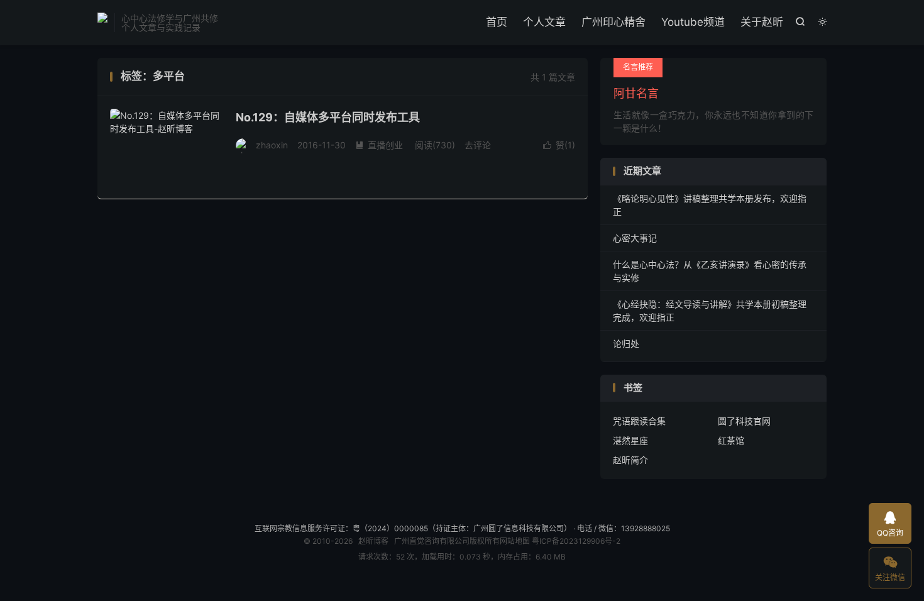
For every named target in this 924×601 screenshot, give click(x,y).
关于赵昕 (761, 22)
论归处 (626, 343)
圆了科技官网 (744, 421)
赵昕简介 (630, 460)
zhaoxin (272, 145)
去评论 (478, 145)
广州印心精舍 (613, 22)
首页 (496, 22)
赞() (559, 145)
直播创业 (379, 145)
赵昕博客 (102, 23)
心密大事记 (635, 238)
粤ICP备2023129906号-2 (576, 541)
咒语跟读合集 (639, 421)
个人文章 (544, 22)
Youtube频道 (693, 22)
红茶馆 (731, 440)
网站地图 (515, 541)
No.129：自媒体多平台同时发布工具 (328, 117)
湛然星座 (630, 440)
